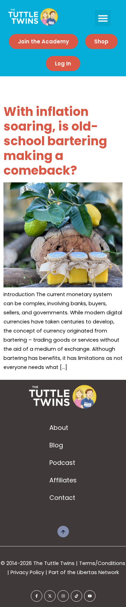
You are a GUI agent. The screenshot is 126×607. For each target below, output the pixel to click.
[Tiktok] (76, 596)
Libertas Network (98, 572)
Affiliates (63, 480)
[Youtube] (90, 596)
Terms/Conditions (102, 563)
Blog (56, 445)
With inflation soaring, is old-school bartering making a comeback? (55, 141)
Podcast (62, 462)
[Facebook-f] (36, 596)
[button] (103, 18)
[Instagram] (63, 596)
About (58, 427)
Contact (62, 497)
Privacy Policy (27, 572)
